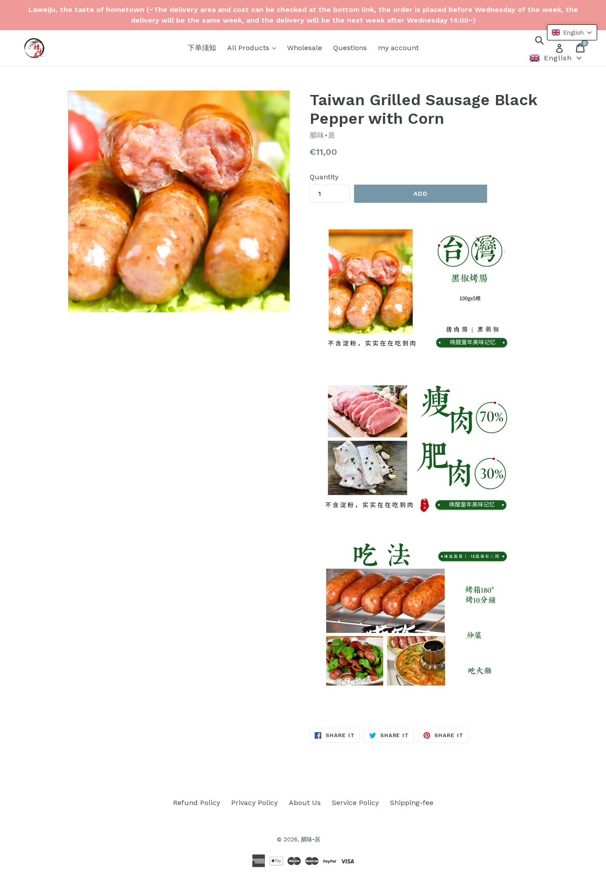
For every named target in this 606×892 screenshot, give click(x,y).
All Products (249, 47)
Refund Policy (196, 802)
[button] (572, 32)
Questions (350, 47)
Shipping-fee (411, 802)
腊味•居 (310, 839)
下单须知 (202, 47)
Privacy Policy (254, 802)
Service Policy (355, 802)
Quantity (324, 177)
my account (398, 47)
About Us (305, 802)
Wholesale (304, 47)
